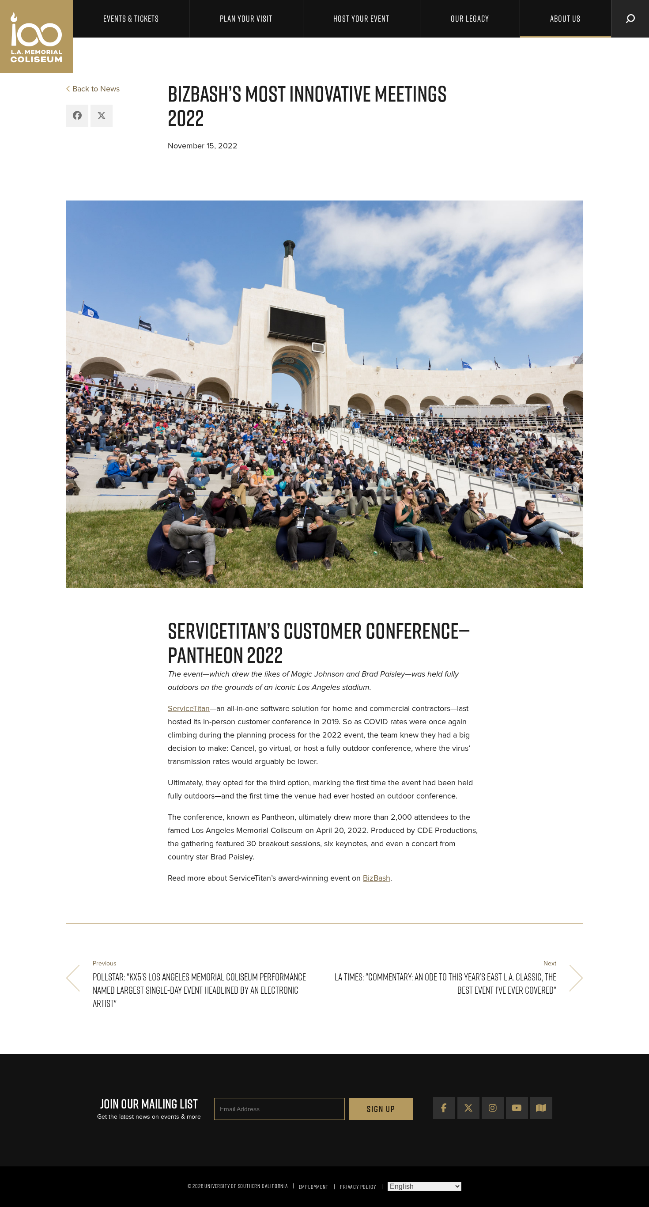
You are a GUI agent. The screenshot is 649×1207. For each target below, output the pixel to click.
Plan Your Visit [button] (246, 18)
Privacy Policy (358, 1187)
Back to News (96, 89)
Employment (313, 1187)
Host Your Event (361, 18)
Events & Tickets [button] (131, 18)
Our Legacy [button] (470, 18)
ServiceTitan (189, 708)
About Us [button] (565, 18)
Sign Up (381, 1109)
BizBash (376, 878)
